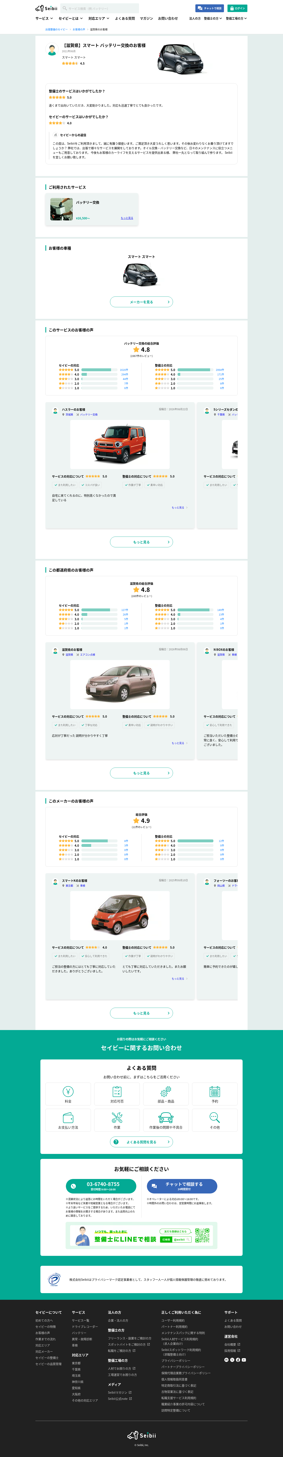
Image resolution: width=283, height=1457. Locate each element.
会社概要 (230, 1344)
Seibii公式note (118, 1399)
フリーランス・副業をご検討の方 (129, 1338)
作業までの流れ (45, 1339)
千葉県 (221, 414)
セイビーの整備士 (47, 1357)
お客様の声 (42, 1333)
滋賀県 (69, 654)
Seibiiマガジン (117, 1392)
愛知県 (76, 1388)
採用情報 (230, 1350)
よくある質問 (125, 18)
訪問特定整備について (175, 1410)
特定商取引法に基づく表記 (178, 1385)
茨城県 (69, 414)
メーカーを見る (141, 301)
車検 (234, 654)
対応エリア (42, 1345)
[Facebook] (238, 1361)
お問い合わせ (168, 18)
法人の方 (195, 18)
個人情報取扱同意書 (174, 1379)
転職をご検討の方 (119, 1350)
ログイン (240, 8)
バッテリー (79, 1333)
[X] (232, 1361)
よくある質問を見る (141, 1141)
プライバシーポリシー (175, 1360)
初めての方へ (44, 1320)
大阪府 (76, 1394)
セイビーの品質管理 (48, 1364)
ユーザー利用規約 (173, 1320)
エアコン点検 (87, 654)
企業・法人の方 (118, 1320)
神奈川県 (77, 1382)
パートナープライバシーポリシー (183, 1367)
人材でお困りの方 (119, 1368)
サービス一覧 (80, 1320)
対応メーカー (44, 1351)
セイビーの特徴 (45, 1326)
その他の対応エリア (85, 1400)
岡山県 (221, 885)
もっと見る (127, 218)
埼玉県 (76, 1375)
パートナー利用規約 (174, 1326)
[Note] (226, 1361)
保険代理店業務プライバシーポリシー (186, 1373)
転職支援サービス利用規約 (178, 1398)
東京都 (69, 885)
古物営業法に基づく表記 (177, 1391)
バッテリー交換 (89, 414)
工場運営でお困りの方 (122, 1374)
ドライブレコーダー (85, 1326)
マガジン (146, 18)
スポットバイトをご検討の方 (127, 1344)
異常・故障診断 (82, 1339)
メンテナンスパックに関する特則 (183, 1333)
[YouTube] (244, 1361)
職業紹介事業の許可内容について (183, 1404)
